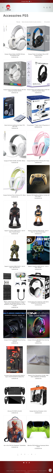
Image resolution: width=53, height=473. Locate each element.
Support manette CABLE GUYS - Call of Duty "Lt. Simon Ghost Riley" (38, 231)
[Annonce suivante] (50, 1)
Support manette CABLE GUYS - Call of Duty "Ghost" (38, 267)
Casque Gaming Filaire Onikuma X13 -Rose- (38, 160)
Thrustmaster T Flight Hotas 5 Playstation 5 (38, 125)
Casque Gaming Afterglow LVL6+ (38, 411)
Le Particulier (11, 470)
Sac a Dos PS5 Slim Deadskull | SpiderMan (15, 445)
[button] (2, 7)
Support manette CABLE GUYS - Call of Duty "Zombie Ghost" (15, 231)
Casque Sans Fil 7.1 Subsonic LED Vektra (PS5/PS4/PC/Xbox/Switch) (38, 302)
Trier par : (18, 22)
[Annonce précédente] (2, 1)
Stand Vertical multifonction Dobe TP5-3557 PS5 (14, 126)
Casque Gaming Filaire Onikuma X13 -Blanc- (14, 195)
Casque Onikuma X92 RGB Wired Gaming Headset (14, 340)
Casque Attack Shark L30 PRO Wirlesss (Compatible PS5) (15, 55)
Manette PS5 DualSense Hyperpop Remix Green (38, 446)
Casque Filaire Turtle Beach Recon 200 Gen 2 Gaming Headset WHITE (14, 90)
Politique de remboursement (21, 470)
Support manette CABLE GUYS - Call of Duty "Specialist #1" (15, 267)
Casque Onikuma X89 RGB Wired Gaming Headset (38, 340)
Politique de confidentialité (32, 470)
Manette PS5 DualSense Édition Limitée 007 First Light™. (38, 196)
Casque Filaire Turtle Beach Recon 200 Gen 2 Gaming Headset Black (38, 90)
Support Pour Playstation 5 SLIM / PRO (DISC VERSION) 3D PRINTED (38, 376)
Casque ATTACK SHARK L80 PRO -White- (14, 160)
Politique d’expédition (43, 470)
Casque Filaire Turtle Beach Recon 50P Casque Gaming (38, 55)
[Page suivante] (35, 454)
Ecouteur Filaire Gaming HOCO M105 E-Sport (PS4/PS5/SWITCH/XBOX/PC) (14, 376)
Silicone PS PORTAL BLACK (15, 411)
